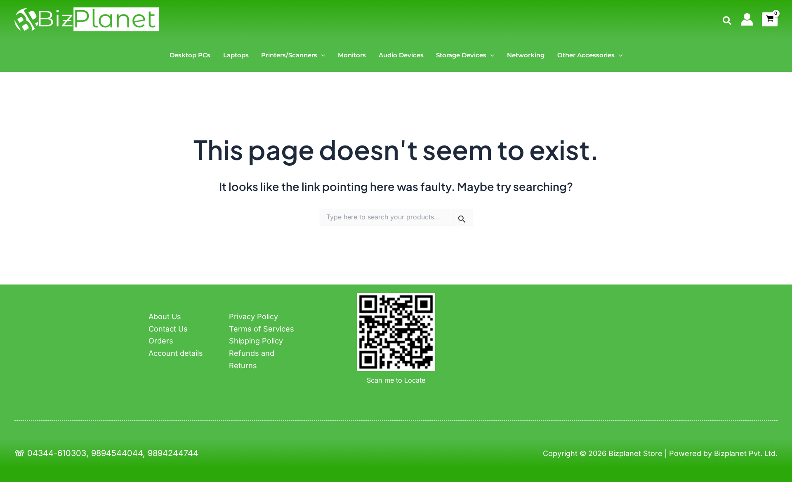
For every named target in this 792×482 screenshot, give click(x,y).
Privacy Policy (253, 316)
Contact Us (168, 328)
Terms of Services (261, 328)
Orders (160, 340)
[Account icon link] (747, 19)
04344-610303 (56, 453)
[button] (727, 21)
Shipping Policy (256, 340)
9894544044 (117, 453)
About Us (164, 316)
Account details (175, 353)
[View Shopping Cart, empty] (770, 19)
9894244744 (173, 453)
